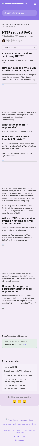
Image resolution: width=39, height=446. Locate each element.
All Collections (6, 24)
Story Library (17, 430)
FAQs (27, 24)
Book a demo (19, 440)
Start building (18, 24)
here (24, 344)
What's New (20, 433)
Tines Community (29, 430)
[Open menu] (35, 3)
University (7, 430)
